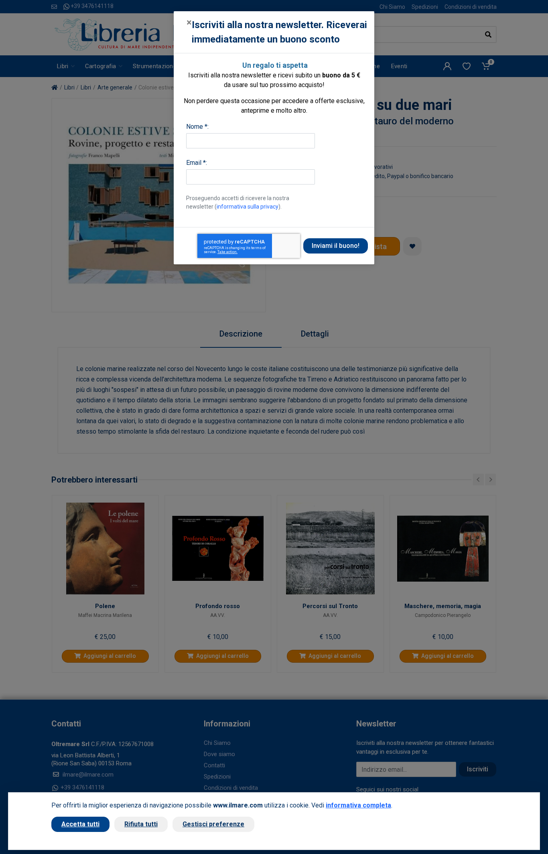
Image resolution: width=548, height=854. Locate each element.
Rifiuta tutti (141, 824)
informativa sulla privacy (247, 206)
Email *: (196, 162)
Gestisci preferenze (213, 824)
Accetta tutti (80, 824)
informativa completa (358, 805)
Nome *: (197, 126)
